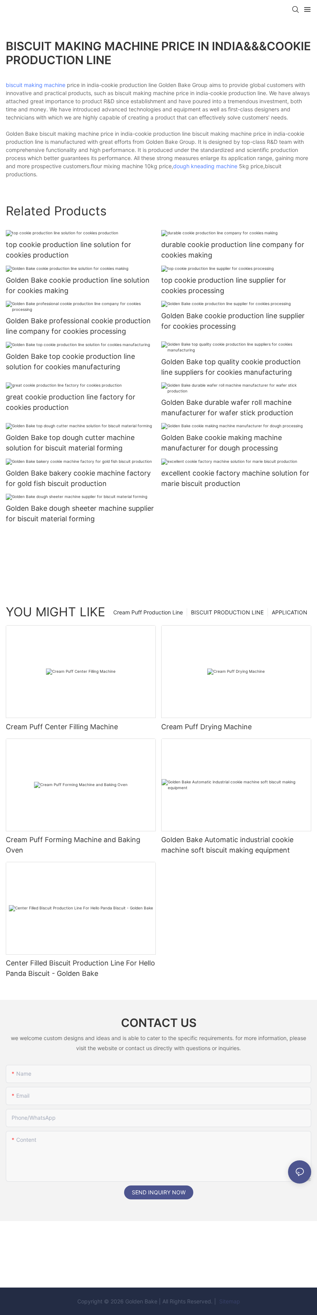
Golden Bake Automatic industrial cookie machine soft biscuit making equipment (227, 845)
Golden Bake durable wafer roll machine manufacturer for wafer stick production (227, 407)
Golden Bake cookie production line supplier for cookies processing (233, 321)
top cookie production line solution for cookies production (68, 249)
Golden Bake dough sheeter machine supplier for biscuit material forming (80, 513)
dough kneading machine (205, 166)
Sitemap (229, 1301)
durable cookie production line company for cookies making (232, 249)
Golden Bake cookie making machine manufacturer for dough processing (221, 442)
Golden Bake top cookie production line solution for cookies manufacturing (70, 361)
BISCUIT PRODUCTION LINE (227, 612)
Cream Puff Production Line (148, 612)
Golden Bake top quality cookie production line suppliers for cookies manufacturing (231, 367)
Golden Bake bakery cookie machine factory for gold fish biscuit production (78, 478)
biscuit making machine (35, 85)
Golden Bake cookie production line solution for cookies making (78, 285)
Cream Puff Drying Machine (206, 727)
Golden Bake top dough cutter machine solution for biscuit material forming (70, 442)
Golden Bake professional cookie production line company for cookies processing (78, 326)
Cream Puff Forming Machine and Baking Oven (73, 845)
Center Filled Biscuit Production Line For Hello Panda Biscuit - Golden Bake (80, 968)
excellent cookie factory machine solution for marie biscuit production (235, 478)
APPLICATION (289, 612)
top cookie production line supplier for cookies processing (223, 285)
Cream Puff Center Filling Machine (62, 727)
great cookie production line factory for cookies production (70, 402)
